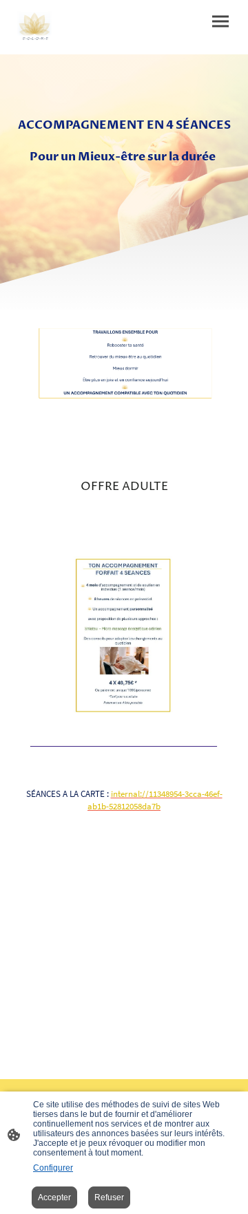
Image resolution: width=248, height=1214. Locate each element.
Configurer (53, 1168)
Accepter (54, 1197)
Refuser (109, 1197)
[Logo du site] (35, 27)
